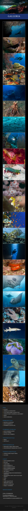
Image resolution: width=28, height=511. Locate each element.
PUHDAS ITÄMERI (7, 432)
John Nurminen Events (9, 467)
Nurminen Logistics (9, 470)
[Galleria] (14, 37)
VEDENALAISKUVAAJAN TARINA (11, 453)
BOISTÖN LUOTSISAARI (9, 422)
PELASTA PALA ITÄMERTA (9, 434)
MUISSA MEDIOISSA (8, 417)
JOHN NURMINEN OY (8, 424)
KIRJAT (5, 439)
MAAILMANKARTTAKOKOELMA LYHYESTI (13, 448)
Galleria (6, 455)
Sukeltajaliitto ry (8, 481)
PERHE (5, 415)
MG (24, 509)
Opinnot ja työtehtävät (9, 411)
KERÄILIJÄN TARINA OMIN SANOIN (11, 446)
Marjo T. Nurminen (8, 485)
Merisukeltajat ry (8, 482)
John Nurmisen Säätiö (9, 460)
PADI (5, 479)
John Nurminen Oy (8, 465)
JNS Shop (6, 462)
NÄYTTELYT (6, 441)
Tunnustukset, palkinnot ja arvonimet (13, 414)
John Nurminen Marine (9, 468)
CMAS (5, 478)
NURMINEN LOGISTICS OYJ (9, 425)
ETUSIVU (6, 409)
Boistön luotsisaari (9, 484)
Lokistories (6, 464)
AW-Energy (6, 471)
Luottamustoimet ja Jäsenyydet (12, 412)
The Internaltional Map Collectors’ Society (13, 476)
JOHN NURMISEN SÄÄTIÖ (9, 431)
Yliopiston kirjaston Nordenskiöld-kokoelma (13, 473)
